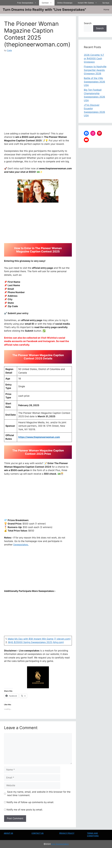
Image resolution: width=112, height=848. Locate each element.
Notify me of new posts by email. (25, 809)
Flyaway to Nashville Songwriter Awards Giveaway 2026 (95, 70)
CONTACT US (38, 833)
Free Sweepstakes (25, 3)
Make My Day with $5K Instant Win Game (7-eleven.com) (39, 638)
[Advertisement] (38, 72)
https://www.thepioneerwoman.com (39, 437)
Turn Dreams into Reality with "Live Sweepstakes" (44, 10)
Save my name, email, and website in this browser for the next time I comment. (38, 793)
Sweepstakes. (21, 544)
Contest (45, 3)
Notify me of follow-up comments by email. (30, 802)
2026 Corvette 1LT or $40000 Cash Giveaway (94, 58)
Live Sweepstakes (60, 844)
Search (88, 23)
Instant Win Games (86, 3)
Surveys (105, 3)
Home (106, 9)
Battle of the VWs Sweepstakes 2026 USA (94, 82)
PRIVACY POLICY (66, 833)
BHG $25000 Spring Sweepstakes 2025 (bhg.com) (36, 642)
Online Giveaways (64, 3)
